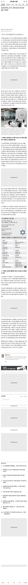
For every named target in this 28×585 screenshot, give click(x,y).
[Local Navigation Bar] (1, 1)
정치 (8, 582)
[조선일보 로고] (14, 1)
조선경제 (25, 582)
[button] (1, 1)
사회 (19, 582)
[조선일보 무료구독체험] (14, 368)
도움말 (21, 396)
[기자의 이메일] (6, 361)
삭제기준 (25, 396)
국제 (14, 582)
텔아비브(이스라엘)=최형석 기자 (7, 29)
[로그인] (26, 1)
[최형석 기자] (2, 356)
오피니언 (2, 582)
